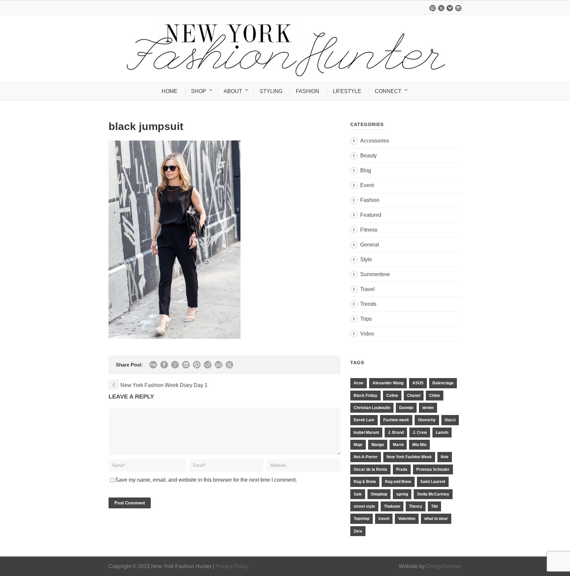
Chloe (434, 395)
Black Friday (365, 395)
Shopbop (379, 494)
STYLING (271, 91)
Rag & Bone (365, 481)
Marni (398, 444)
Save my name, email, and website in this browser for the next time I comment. (206, 480)
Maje (358, 444)
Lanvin (442, 432)
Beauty (368, 155)
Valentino (406, 518)
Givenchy (427, 420)
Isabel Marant (366, 432)
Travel (367, 289)
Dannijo (406, 407)
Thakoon (392, 506)
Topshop (361, 518)
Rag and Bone (398, 481)
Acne (359, 383)
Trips (366, 319)
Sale (358, 494)
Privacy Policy (232, 566)
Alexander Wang (387, 383)
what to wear (436, 518)
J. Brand (396, 432)
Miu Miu (419, 444)
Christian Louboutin (372, 407)
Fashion (369, 200)
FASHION (307, 91)
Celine (392, 395)
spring (402, 494)
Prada (401, 469)
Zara (358, 531)
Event (367, 185)
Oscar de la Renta (370, 469)
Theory (415, 506)
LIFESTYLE (347, 91)
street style (364, 506)
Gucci (450, 420)
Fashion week (396, 420)
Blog (365, 170)
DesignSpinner (443, 566)
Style (366, 259)
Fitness (368, 230)
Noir (445, 457)
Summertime (375, 274)
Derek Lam (364, 420)
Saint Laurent (432, 481)
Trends (368, 304)
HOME (169, 91)
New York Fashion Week (409, 457)
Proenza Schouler (433, 469)
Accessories (374, 141)
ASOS (418, 383)
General (369, 244)
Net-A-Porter (366, 457)
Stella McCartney (433, 494)
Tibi (434, 506)
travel (383, 518)
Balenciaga (443, 383)
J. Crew (420, 432)
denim (428, 407)
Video (367, 333)
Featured (370, 215)
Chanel (413, 395)
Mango (377, 444)
